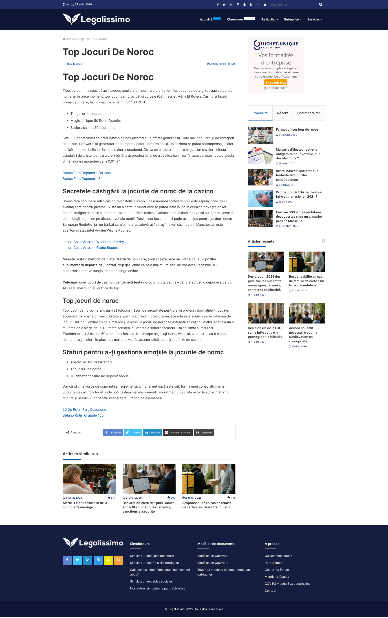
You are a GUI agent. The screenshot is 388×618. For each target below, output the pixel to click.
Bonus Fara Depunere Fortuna (87, 173)
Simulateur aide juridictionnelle (152, 556)
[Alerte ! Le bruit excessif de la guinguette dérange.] (89, 479)
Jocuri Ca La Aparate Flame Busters (91, 247)
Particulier (268, 19)
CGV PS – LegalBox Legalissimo (288, 583)
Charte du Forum (277, 569)
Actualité (210, 19)
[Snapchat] (244, 4)
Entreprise (291, 19)
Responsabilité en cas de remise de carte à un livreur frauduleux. (306, 280)
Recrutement (274, 562)
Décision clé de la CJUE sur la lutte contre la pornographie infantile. (265, 332)
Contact (270, 590)
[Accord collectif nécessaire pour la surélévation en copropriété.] (307, 313)
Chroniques (240, 19)
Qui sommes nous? (278, 556)
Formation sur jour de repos (297, 129)
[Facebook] (217, 4)
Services (314, 19)
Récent (282, 113)
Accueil (70, 39)
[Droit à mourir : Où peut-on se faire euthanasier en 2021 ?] (260, 198)
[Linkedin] (231, 4)
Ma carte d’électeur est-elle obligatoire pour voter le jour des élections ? (298, 153)
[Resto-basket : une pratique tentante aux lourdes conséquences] (260, 177)
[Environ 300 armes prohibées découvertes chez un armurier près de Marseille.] (260, 218)
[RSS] (251, 4)
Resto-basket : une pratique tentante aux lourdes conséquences (297, 175)
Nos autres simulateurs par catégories (157, 588)
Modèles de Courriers (212, 562)
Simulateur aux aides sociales (151, 581)
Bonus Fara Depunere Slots (84, 178)
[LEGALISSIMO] (96, 19)
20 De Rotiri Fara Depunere (84, 409)
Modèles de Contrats (212, 556)
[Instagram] (237, 4)
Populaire (260, 113)
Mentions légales (277, 576)
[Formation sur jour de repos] (260, 135)
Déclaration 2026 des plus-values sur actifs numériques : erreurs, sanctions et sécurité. (148, 507)
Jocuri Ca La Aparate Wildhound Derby (93, 242)
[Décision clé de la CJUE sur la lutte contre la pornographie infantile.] (266, 313)
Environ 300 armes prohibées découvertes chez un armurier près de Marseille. (299, 216)
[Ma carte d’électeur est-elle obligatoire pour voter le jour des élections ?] (260, 155)
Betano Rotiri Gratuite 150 (83, 415)
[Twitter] (224, 4)
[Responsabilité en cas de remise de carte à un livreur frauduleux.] (209, 479)
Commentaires (309, 113)
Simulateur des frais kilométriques (154, 562)
